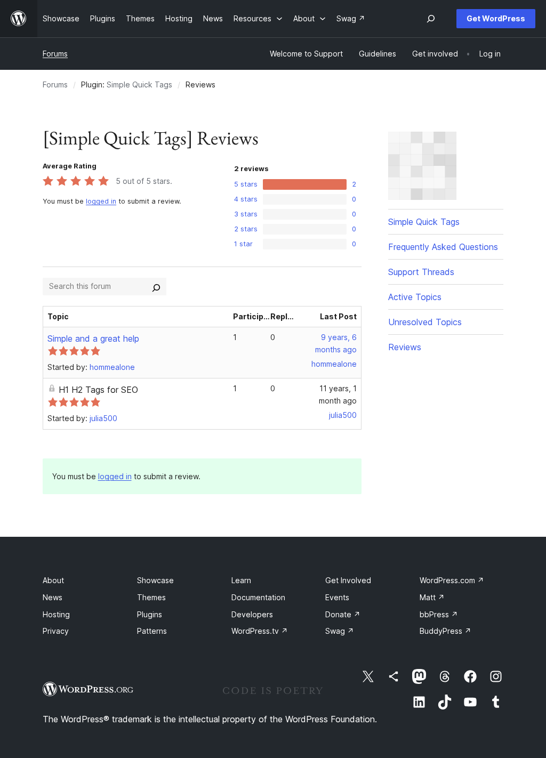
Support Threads (421, 272)
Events (337, 597)
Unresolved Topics (425, 322)
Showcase (155, 580)
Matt (432, 597)
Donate (342, 614)
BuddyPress (445, 630)
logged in (101, 201)
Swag (339, 630)
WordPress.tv (259, 630)
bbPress (439, 614)
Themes (151, 597)
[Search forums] (156, 286)
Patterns (152, 630)
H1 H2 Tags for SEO (98, 389)
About (53, 580)
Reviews (404, 347)
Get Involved (348, 580)
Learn (241, 580)
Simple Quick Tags (139, 84)
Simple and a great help (93, 338)
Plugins (149, 614)
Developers (252, 614)
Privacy (56, 630)
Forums (55, 53)
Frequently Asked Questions (443, 246)
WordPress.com (452, 580)
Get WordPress (496, 18)
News (52, 597)
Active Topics (414, 297)
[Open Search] (431, 18)
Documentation (258, 597)
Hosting (56, 614)
